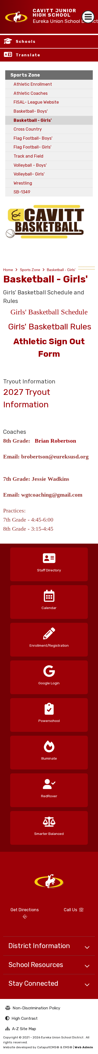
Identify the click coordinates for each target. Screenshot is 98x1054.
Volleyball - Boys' (30, 165)
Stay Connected (33, 983)
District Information (39, 946)
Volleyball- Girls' (29, 174)
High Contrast (24, 1018)
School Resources (35, 965)
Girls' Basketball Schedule (49, 312)
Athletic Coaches (31, 93)
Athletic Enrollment (33, 84)
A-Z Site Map (20, 1029)
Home (8, 270)
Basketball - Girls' (33, 120)
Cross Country (28, 129)
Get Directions (21, 915)
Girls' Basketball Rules (49, 327)
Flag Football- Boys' (33, 138)
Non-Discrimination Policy (32, 1008)
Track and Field (28, 156)
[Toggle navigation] (88, 12)
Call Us (65, 911)
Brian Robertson (55, 440)
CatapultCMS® (48, 1047)
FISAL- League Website (36, 102)
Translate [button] (28, 55)
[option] (49, 562)
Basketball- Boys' (31, 111)
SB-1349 (22, 192)
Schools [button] (26, 41)
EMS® (67, 1047)
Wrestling (23, 183)
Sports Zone (25, 75)
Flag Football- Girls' (32, 147)
